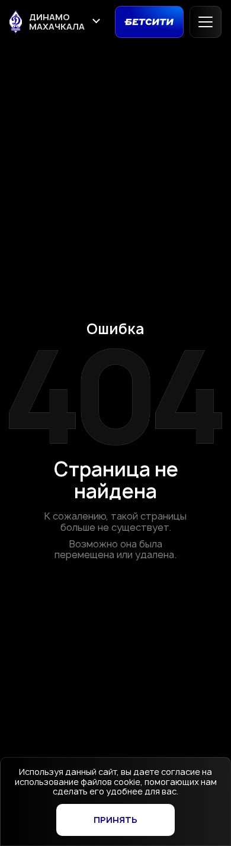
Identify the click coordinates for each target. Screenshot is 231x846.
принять (115, 819)
